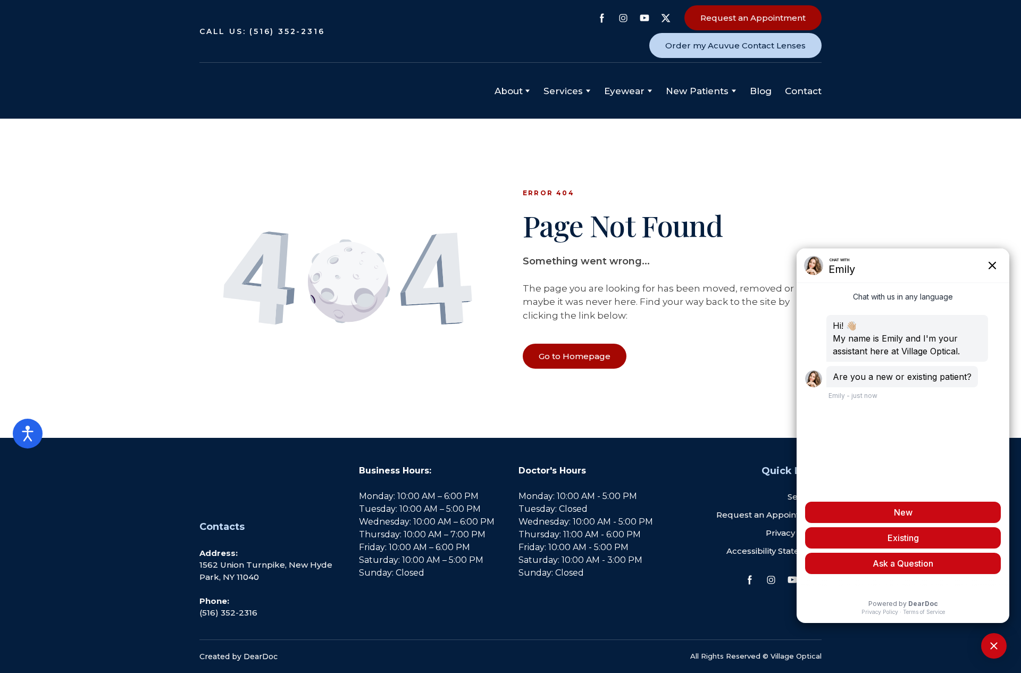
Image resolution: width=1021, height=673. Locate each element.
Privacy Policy (794, 533)
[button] (602, 18)
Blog (761, 91)
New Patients (697, 91)
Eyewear (624, 91)
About (509, 91)
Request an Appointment (769, 515)
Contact (803, 91)
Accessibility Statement (774, 551)
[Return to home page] (253, 91)
